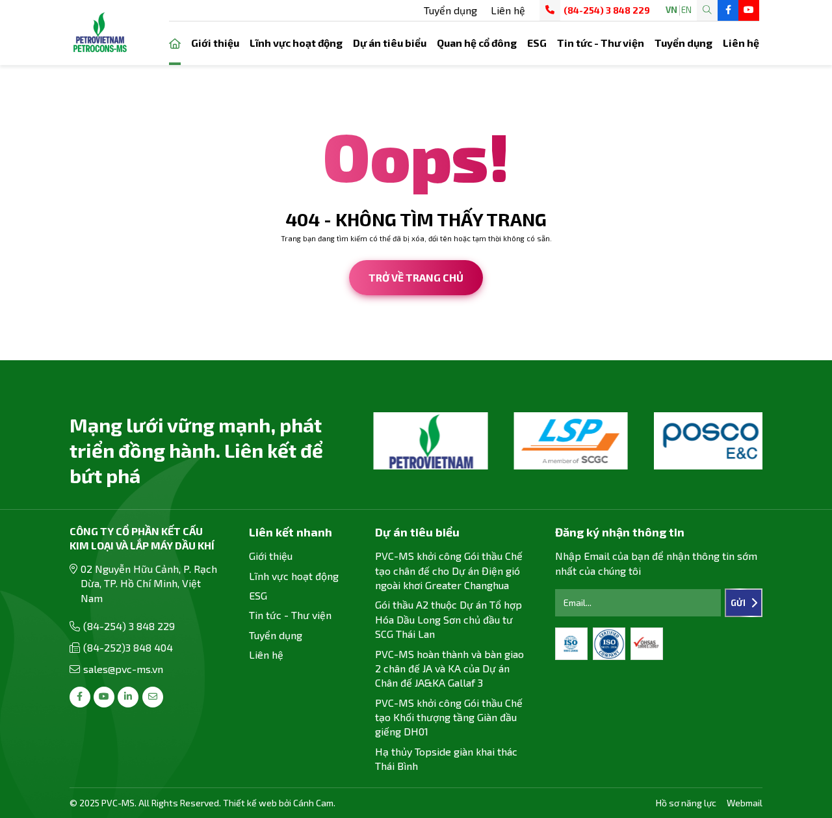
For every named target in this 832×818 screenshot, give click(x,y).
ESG (537, 42)
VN (671, 10)
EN (686, 10)
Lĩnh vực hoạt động (296, 42)
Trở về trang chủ (416, 277)
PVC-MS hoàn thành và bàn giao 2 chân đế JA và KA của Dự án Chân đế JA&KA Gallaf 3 (449, 668)
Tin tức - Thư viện (600, 42)
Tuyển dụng (450, 10)
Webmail (744, 802)
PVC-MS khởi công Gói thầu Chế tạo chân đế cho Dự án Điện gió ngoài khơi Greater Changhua (449, 570)
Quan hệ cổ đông (477, 42)
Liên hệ (508, 10)
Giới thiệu (215, 42)
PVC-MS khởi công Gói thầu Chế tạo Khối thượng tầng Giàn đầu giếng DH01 (449, 717)
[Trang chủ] (175, 43)
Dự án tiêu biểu (389, 42)
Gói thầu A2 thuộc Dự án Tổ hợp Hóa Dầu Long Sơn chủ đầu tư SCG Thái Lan (448, 619)
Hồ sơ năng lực (686, 802)
